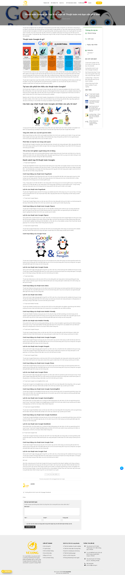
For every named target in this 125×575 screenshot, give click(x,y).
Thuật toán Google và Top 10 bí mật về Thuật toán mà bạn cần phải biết (92, 64)
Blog (90, 2)
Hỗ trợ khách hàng (71, 2)
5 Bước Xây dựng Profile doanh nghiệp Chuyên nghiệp (91, 85)
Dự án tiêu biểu (48, 553)
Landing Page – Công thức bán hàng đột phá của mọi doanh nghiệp (92, 79)
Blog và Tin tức (48, 555)
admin (68, 18)
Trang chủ (46, 2)
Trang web (65, 517)
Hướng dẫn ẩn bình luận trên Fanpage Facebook (38, 492)
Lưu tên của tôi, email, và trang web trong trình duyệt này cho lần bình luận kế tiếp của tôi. (49, 523)
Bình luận (27, 506)
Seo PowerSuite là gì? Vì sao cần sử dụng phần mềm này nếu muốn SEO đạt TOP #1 (92, 74)
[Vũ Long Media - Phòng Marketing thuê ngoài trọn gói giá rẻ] (25, 3)
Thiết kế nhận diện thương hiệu (72, 548)
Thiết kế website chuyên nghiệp (72, 546)
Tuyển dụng (82, 2)
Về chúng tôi (54, 2)
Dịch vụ (62, 2)
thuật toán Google (61, 479)
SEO (62, 12)
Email (45, 517)
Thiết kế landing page (69, 553)
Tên (25, 517)
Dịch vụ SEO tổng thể (69, 555)
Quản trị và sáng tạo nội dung (72, 550)
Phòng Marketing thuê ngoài (71, 557)
